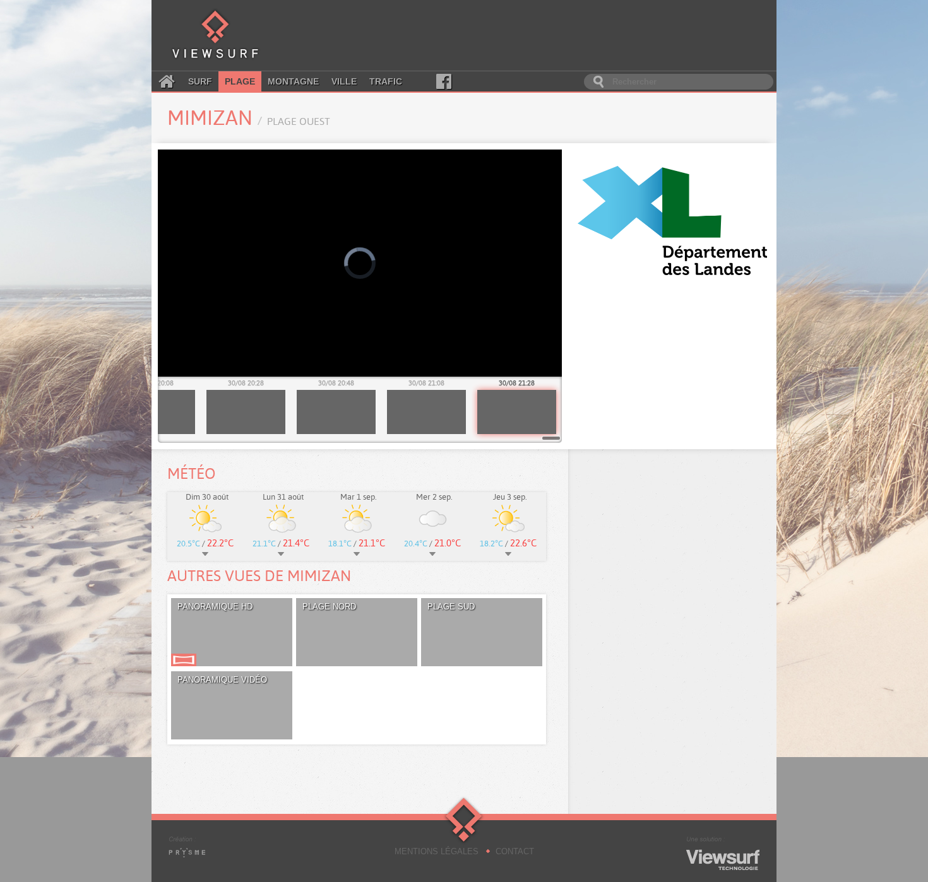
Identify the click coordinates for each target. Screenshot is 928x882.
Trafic (385, 81)
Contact (515, 851)
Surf (200, 81)
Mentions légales (437, 851)
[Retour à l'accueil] (215, 35)
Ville (344, 81)
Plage (240, 81)
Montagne (293, 81)
